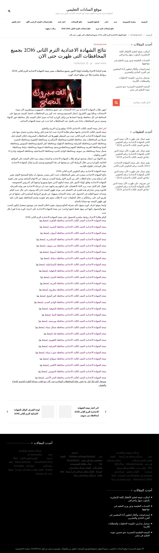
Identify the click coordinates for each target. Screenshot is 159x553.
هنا (41, 220)
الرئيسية (144, 22)
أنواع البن (29, 465)
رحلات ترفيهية (50, 28)
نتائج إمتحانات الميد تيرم (105, 28)
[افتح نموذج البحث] (9, 11)
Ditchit (138, 118)
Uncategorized (100, 44)
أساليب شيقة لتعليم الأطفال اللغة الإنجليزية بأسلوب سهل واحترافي (134, 53)
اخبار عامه (61, 22)
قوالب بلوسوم (60, 548)
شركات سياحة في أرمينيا (130, 456)
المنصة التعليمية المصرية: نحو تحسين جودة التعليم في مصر (133, 88)
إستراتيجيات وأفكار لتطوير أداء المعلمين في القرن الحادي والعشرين (131, 71)
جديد (115, 22)
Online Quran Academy (117, 118)
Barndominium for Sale (146, 118)
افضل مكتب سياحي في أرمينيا (80, 471)
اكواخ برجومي (132, 471)
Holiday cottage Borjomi (82, 456)
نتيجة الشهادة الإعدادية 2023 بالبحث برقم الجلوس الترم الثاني (132, 164)
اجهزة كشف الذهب (29, 458)
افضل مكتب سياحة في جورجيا (29, 469)
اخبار (106, 22)
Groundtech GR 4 (43, 461)
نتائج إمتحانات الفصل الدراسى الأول (39, 22)
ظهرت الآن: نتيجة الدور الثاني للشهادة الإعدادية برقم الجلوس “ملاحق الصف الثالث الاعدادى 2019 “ (132, 142)
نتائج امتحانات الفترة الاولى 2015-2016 (75, 28)
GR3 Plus (119, 463)
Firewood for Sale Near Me (129, 118)
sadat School (100, 63)
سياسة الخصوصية (129, 22)
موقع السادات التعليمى (84, 9)
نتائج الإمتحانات (76, 22)
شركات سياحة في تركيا (85, 475)
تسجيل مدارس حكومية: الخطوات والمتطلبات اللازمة (134, 79)
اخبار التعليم (16, 22)
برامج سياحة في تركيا (121, 479)
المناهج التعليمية (93, 22)
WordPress (36, 548)
